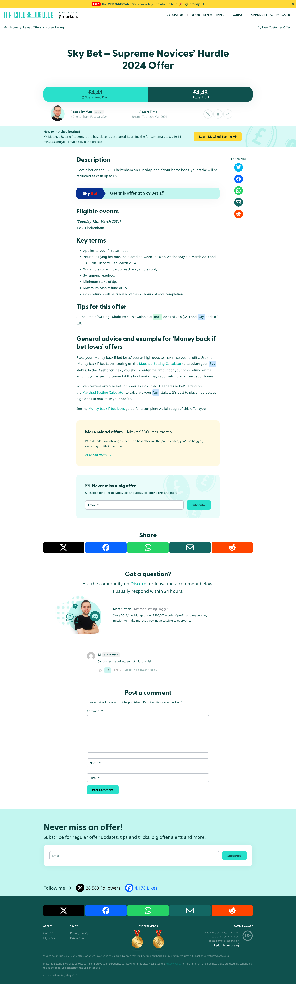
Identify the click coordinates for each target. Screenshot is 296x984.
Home (14, 27)
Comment (95, 711)
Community (259, 14)
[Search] (272, 15)
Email (95, 778)
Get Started (175, 14)
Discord (138, 584)
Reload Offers (32, 27)
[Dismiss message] (293, 4)
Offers (208, 14)
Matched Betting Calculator (160, 363)
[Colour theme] (277, 15)
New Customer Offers (276, 27)
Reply (117, 670)
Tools (219, 14)
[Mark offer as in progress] (218, 114)
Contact (48, 933)
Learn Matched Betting (215, 137)
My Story (49, 938)
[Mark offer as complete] (228, 114)
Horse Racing (55, 27)
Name (95, 763)
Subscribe (199, 505)
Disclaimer (77, 938)
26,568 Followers (103, 888)
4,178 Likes (146, 888)
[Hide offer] (208, 114)
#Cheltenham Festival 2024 (89, 117)
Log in (285, 14)
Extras (237, 14)
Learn (196, 14)
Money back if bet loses (106, 408)
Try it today (191, 4)
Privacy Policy (79, 933)
